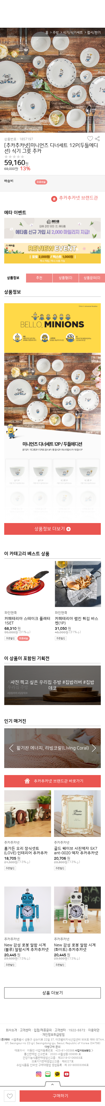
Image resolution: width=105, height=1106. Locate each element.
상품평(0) (65, 278)
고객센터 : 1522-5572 (70, 1030)
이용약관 (93, 1030)
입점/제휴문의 (43, 1030)
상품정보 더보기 (49, 528)
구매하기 (60, 1096)
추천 (39, 278)
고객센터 (25, 1030)
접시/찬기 (94, 32)
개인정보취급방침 (53, 1035)
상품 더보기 (52, 993)
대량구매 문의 (52, 1047)
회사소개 (11, 1030)
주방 (56, 32)
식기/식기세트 (73, 32)
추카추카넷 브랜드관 (78, 197)
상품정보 (13, 278)
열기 (52, 1084)
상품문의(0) (92, 278)
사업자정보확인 (83, 1050)
